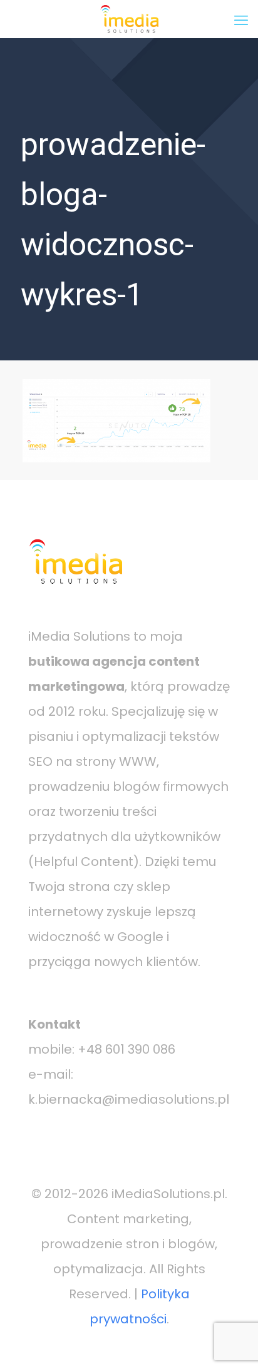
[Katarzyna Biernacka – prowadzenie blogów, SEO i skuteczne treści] (129, 18)
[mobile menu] (241, 18)
